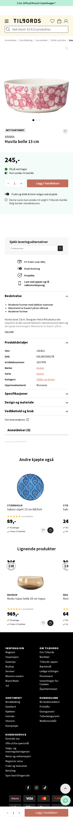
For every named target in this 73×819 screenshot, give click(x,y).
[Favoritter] (43, 530)
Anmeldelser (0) (18, 430)
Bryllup (9, 666)
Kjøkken (10, 711)
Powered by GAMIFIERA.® (16, 441)
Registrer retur (14, 761)
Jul (7, 685)
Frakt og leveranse (16, 765)
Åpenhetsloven (48, 689)
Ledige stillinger (49, 671)
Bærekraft (45, 666)
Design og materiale (19, 402)
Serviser (10, 671)
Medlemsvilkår (48, 721)
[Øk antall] (21, 183)
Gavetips (10, 661)
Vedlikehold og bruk (19, 411)
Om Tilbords (47, 652)
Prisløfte (29, 275)
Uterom (10, 721)
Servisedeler (42, 40)
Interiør (10, 716)
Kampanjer (11, 725)
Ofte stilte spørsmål (17, 743)
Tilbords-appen (49, 661)
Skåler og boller (58, 40)
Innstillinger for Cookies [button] (49, 682)
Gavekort (10, 706)
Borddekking (26, 40)
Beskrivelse (13, 296)
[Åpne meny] (7, 21)
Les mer (9, 331)
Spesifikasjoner (16, 393)
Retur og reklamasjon (18, 756)
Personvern (46, 676)
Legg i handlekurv (47, 183)
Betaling (10, 770)
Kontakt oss (12, 738)
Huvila (40, 373)
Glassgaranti (47, 711)
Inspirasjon (12, 657)
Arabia (9, 137)
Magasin (10, 652)
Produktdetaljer (16, 342)
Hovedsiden (10, 40)
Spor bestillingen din (17, 775)
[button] (65, 131)
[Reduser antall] (8, 183)
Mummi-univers (14, 676)
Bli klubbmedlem (50, 701)
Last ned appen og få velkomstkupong (36, 283)
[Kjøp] (50, 530)
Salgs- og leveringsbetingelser (17, 749)
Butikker (45, 657)
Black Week (12, 680)
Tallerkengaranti (49, 716)
